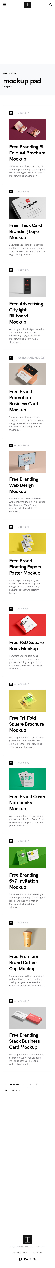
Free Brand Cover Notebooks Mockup (27, 803)
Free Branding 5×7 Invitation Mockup (23, 881)
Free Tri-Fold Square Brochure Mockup (26, 724)
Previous (13, 1084)
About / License (20, 1252)
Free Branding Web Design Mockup (23, 485)
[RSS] (34, 1259)
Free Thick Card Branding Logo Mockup (25, 232)
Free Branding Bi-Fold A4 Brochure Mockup (27, 153)
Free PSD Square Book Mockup (26, 646)
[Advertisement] (27, 36)
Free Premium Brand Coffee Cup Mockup (23, 963)
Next (14, 1090)
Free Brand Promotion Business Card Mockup (23, 401)
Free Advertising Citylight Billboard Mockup (26, 313)
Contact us (37, 1252)
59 (6, 1090)
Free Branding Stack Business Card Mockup (24, 1041)
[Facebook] (20, 1259)
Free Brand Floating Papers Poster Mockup (25, 567)
